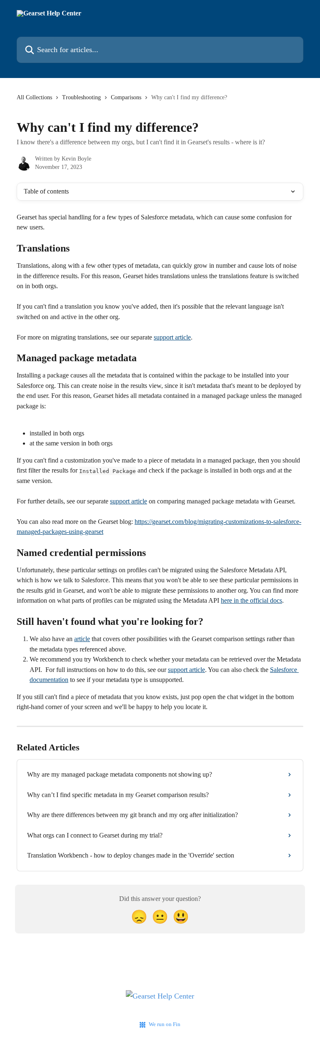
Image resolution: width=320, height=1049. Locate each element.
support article (172, 337)
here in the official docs (251, 600)
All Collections (34, 97)
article (82, 638)
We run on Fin (164, 1024)
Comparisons (126, 97)
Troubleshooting (81, 97)
